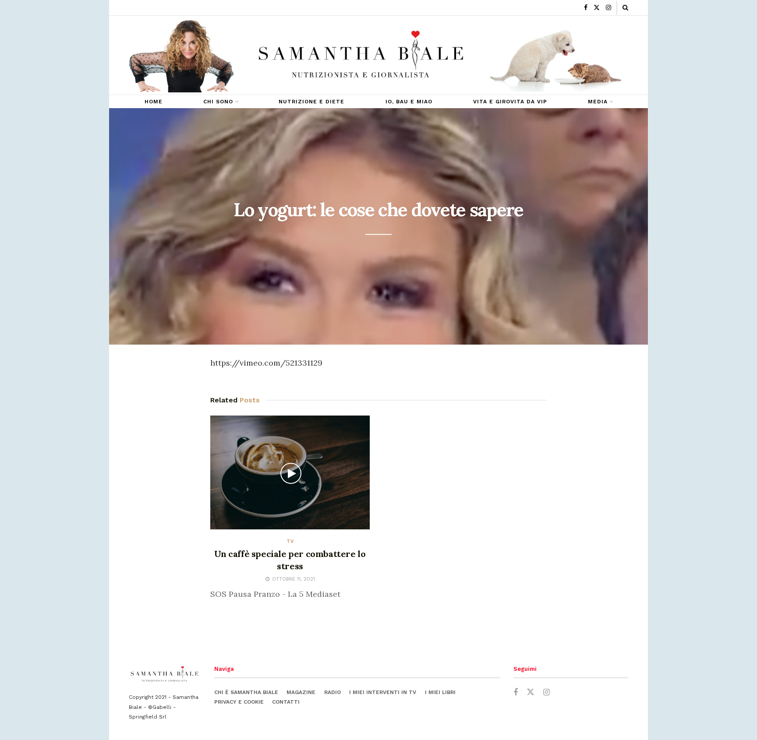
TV (290, 541)
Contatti (286, 702)
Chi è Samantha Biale (246, 692)
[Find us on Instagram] (608, 8)
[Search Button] (625, 7)
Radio (332, 692)
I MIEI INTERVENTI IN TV (382, 692)
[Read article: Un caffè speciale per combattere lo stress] (290, 472)
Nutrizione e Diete (311, 102)
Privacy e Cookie (239, 702)
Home (154, 102)
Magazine (301, 692)
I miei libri (440, 692)
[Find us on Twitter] (597, 8)
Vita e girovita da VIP (510, 102)
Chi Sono (218, 102)
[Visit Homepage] (361, 55)
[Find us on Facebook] (585, 8)
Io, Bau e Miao (409, 102)
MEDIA (598, 102)
